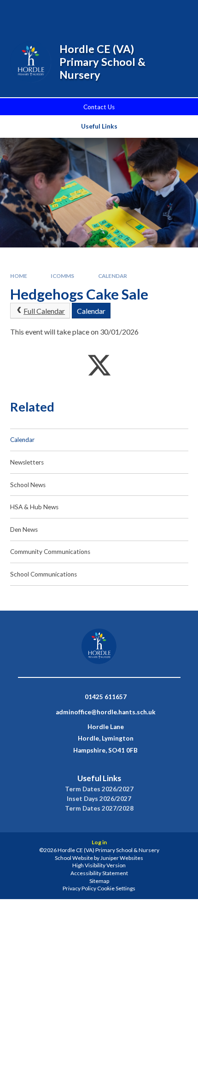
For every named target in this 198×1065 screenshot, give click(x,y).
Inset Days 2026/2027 (99, 798)
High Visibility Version (99, 865)
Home (18, 275)
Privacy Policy (79, 888)
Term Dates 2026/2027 (99, 789)
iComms (62, 275)
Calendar (112, 275)
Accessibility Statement (99, 873)
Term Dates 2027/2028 (99, 808)
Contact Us (99, 107)
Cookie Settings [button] (116, 888)
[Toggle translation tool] (153, 13)
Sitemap (99, 880)
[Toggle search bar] (130, 13)
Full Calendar (44, 310)
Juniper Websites (121, 857)
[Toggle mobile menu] (178, 13)
